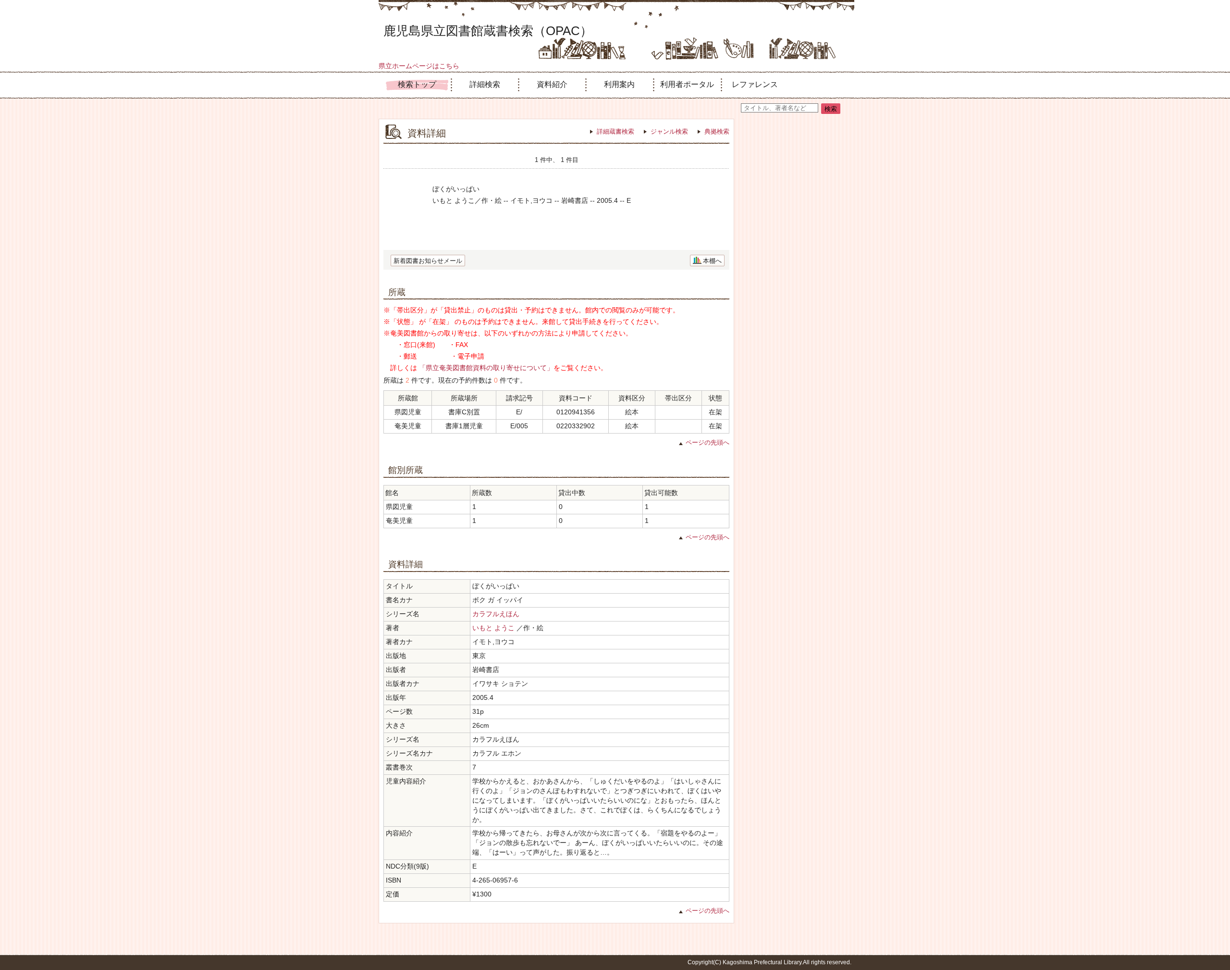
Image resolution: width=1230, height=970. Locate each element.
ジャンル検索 (669, 131)
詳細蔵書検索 (615, 131)
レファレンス (755, 84)
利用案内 (619, 84)
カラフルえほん (495, 614)
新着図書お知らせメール (428, 260)
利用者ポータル (687, 84)
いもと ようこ (493, 628)
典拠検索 (716, 131)
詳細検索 (484, 84)
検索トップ (417, 84)
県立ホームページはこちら (419, 66)
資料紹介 (552, 84)
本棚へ (712, 260)
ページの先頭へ (707, 442)
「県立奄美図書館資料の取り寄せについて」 (486, 368)
